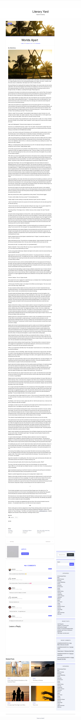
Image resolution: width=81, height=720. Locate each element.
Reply (50, 568)
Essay (58, 588)
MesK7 (42, 718)
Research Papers (61, 606)
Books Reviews (60, 579)
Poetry (58, 603)
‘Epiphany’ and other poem (63, 625)
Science (59, 608)
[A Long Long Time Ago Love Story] (17, 693)
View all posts (25, 553)
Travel (58, 611)
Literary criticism (60, 595)
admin (22, 43)
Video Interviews (60, 612)
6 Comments (37, 43)
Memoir (59, 598)
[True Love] (42, 693)
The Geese (10, 530)
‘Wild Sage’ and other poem (63, 633)
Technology (59, 609)
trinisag (13, 588)
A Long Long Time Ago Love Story (16, 705)
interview (59, 592)
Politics (58, 605)
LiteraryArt (59, 597)
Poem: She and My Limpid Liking (43, 530)
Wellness (59, 614)
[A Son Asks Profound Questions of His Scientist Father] (17, 669)
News (58, 600)
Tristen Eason (60, 651)
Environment (60, 586)
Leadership (59, 594)
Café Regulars (60, 624)
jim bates (13, 569)
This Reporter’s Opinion (27, 530)
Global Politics (60, 591)
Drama (58, 583)
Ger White (14, 578)
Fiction (9, 23)
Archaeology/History (61, 576)
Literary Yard (40, 11)
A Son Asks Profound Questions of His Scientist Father (17, 681)
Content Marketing (61, 582)
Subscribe (70, 554)
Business (59, 580)
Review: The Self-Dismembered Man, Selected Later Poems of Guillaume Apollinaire (65, 630)
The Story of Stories (38, 680)
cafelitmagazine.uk (43, 511)
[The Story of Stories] (42, 669)
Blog (58, 577)
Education (59, 585)
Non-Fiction (59, 602)
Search (58, 562)
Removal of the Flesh (69, 651)
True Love (35, 705)
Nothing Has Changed (62, 627)
